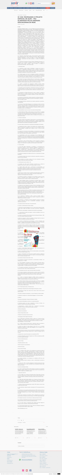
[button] (37, 228)
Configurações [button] (50, 473)
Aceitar (59, 473)
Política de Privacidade (30, 473)
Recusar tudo (54, 473)
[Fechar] (61, 473)
